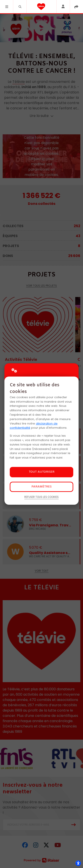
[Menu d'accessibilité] (78, 863)
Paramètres (41, 487)
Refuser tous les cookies (41, 497)
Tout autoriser (41, 472)
